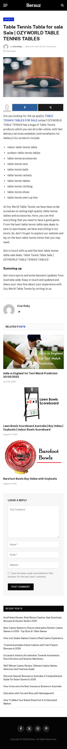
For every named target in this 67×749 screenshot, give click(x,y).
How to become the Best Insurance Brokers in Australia (32, 686)
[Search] (62, 5)
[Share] (25, 107)
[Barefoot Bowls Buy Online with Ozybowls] (33, 457)
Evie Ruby (17, 46)
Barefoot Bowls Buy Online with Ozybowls (30, 478)
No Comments (49, 46)
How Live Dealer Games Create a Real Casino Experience (33, 638)
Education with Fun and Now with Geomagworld (28, 693)
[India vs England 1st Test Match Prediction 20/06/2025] (33, 352)
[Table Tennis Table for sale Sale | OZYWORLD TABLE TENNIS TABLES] (33, 77)
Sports (9, 19)
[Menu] (5, 5)
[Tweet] (50, 107)
